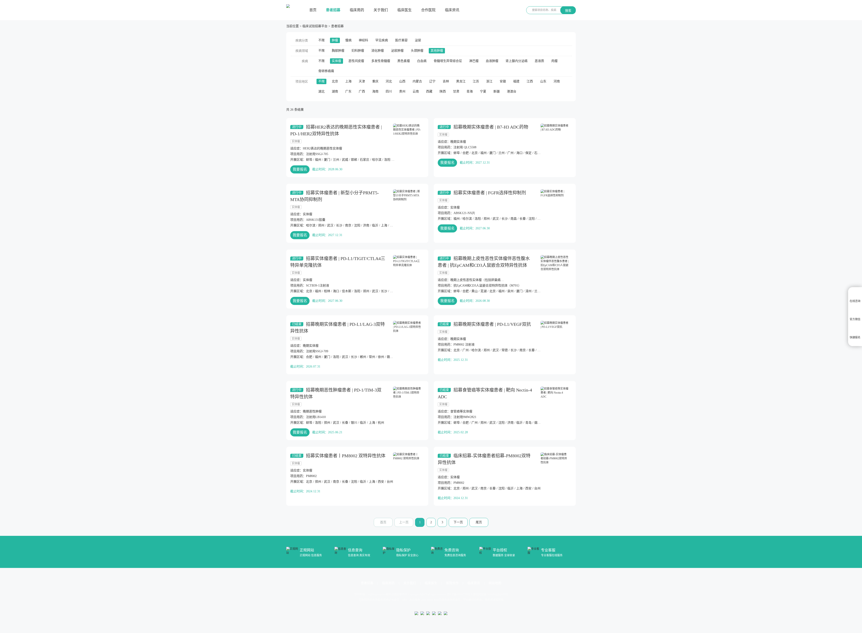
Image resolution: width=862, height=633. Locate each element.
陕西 (443, 91)
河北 (389, 81)
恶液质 (539, 61)
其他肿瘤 (437, 50)
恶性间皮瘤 (356, 61)
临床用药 (357, 10)
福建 (516, 81)
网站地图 (495, 583)
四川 (389, 91)
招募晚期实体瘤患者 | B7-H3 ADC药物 (490, 127)
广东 (348, 91)
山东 (543, 81)
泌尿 (418, 40)
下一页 (458, 522)
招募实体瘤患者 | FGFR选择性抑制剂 (489, 192)
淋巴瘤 (474, 61)
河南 (557, 81)
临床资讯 (452, 10)
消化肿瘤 (377, 50)
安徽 (503, 81)
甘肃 (456, 91)
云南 (416, 91)
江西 (530, 81)
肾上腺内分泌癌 (517, 61)
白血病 (422, 61)
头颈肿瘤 (417, 50)
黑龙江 (461, 81)
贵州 (402, 91)
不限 (321, 40)
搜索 (568, 10)
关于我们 (381, 10)
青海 (469, 91)
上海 (348, 81)
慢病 (348, 40)
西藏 (429, 91)
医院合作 (452, 583)
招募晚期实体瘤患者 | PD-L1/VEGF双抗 (492, 324)
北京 (335, 81)
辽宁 (432, 81)
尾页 (479, 522)
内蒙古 (417, 81)
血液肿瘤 (492, 61)
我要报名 (300, 169)
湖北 (321, 91)
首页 (313, 10)
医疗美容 (401, 40)
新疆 (496, 91)
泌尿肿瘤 (397, 50)
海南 (375, 91)
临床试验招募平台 (315, 26)
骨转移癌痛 (326, 71)
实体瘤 (336, 61)
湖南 (335, 91)
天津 (362, 81)
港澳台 (511, 91)
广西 (362, 91)
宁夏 (483, 91)
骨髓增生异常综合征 (448, 61)
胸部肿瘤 (338, 50)
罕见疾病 (381, 40)
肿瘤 (335, 40)
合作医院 (428, 10)
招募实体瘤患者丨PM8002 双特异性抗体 (345, 455)
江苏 (476, 81)
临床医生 (404, 10)
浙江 (489, 81)
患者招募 (333, 10)
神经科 (363, 40)
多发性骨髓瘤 (380, 61)
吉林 (446, 81)
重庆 (375, 81)
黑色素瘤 (403, 61)
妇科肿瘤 (358, 50)
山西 (402, 81)
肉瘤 (554, 61)
